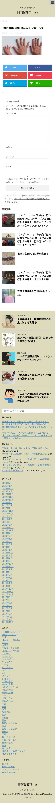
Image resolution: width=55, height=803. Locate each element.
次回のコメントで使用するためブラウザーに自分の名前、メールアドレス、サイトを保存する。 (27, 180)
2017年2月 (7, 617)
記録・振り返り (9, 740)
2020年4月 (7, 541)
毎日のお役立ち (9, 723)
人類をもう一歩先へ (27, 790)
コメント (11, 113)
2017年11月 (7, 592)
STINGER (27, 798)
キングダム (7, 656)
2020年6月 (7, 536)
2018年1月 (7, 586)
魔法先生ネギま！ (10, 754)
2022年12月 (7, 494)
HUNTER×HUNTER (12, 632)
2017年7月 (7, 603)
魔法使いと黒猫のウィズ (13, 751)
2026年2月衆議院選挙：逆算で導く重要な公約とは (26, 424)
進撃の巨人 (7, 743)
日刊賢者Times (27, 12)
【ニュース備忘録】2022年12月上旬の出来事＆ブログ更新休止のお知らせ (34, 397)
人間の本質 (7, 681)
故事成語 (6, 712)
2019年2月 (7, 561)
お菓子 (5, 645)
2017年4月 (7, 611)
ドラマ (5, 665)
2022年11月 (7, 497)
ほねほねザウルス (10, 651)
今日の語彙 (7, 693)
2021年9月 (7, 516)
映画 (4, 715)
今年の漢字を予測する (12, 470)
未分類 (5, 718)
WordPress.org (9, 772)
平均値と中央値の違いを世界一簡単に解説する (24, 448)
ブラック (6, 670)
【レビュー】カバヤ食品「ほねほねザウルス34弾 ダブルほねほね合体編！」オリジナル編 (34, 276)
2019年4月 (7, 558)
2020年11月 (7, 530)
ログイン (6, 764)
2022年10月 (7, 500)
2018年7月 (7, 575)
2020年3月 (7, 544)
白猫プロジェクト (10, 729)
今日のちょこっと (10, 687)
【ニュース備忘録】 (11, 640)
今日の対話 (7, 690)
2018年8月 (7, 572)
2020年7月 (7, 533)
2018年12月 (7, 564)
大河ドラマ (7, 698)
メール (10, 157)
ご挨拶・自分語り (10, 648)
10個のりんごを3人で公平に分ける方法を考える (25, 433)
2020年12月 (7, 527)
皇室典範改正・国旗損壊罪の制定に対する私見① (25, 421)
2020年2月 (7, 547)
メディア (6, 676)
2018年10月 (7, 566)
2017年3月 (7, 614)
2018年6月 (7, 578)
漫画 (4, 726)
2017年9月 (7, 597)
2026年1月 (7, 486)
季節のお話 (7, 701)
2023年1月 (7, 491)
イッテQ (6, 654)
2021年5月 (7, 522)
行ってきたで (8, 737)
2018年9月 (7, 569)
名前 (9, 147)
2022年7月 (7, 502)
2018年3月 (7, 580)
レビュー (6, 679)
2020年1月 (7, 550)
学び (4, 704)
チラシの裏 (7, 662)
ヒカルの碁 (7, 667)
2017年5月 (7, 608)
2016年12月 (7, 622)
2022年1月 (7, 508)
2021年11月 (7, 511)
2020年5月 (7, 539)
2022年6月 (7, 505)
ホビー (5, 673)
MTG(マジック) (9, 634)
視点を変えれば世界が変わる (33, 253)
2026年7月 (7, 483)
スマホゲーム (8, 659)
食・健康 (6, 748)
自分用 (5, 731)
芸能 (4, 734)
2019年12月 (7, 553)
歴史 (4, 720)
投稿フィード (8, 766)
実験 (4, 706)
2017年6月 (7, 605)
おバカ (5, 642)
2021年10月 (7, 514)
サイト (9, 166)
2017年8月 (7, 600)
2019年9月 (7, 555)
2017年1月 (7, 619)
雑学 (4, 745)
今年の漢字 (7, 684)
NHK (4, 637)
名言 (4, 695)
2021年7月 (7, 519)
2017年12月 (7, 589)
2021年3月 (7, 525)
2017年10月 (7, 594)
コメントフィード (10, 769)
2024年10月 (7, 489)
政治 (4, 709)
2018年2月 (7, 583)
